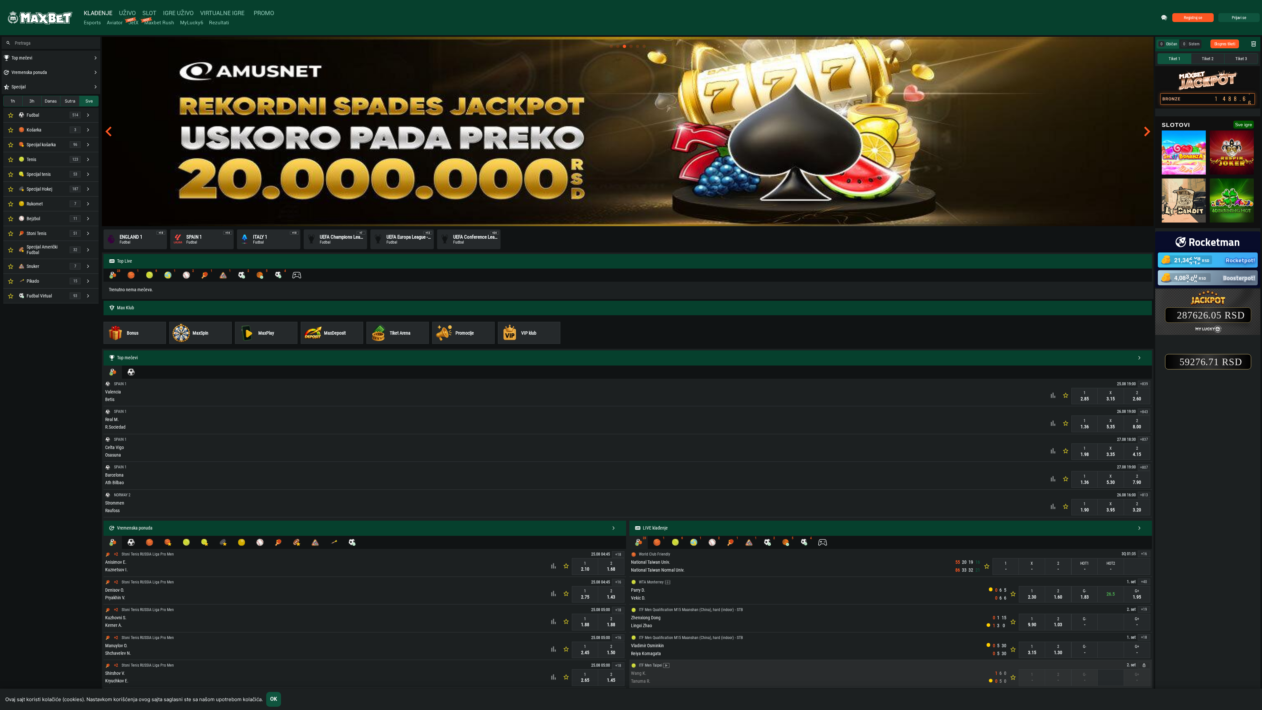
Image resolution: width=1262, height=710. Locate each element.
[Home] (39, 18)
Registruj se (1193, 17)
